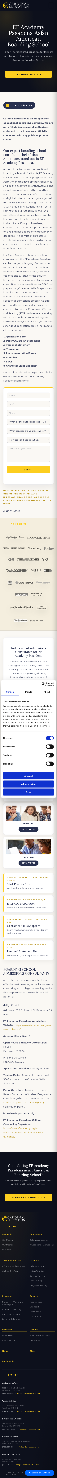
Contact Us (8, 1361)
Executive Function (11, 1314)
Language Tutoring (38, 1285)
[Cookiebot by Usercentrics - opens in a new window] (42, 684)
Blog (32, 1351)
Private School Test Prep (13, 1266)
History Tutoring (37, 1271)
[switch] (50, 747)
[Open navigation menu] (51, 5)
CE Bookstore (8, 1340)
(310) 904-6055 (8, 1429)
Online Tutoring (37, 1266)
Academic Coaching (11, 1309)
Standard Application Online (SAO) (23, 1102)
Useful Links (7, 1335)
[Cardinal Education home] (16, 5)
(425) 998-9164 (8, 1447)
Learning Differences (11, 1319)
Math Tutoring (36, 1280)
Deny (28, 792)
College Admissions (38, 1240)
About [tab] (47, 692)
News (5, 1351)
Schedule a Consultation (28, 1197)
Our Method (7, 1245)
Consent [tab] (10, 692)
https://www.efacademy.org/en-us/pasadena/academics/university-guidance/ (23, 1132)
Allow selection (28, 784)
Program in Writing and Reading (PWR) (12, 1303)
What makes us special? (40, 1335)
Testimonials (35, 1312)
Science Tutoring (37, 1276)
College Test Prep (10, 1271)
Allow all (28, 776)
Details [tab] (28, 692)
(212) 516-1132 (7, 1465)
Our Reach (34, 1307)
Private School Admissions (42, 1245)
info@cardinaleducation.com (29, 1393)
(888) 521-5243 (8, 1393)
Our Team (6, 1250)
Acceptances (36, 1302)
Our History (35, 1340)
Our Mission (7, 1240)
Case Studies (36, 1316)
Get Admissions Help (29, 74)
